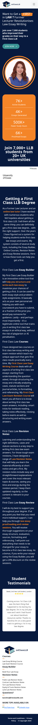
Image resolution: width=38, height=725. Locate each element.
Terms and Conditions (16, 718)
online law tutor (11, 211)
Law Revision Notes (21, 459)
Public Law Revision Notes (12, 680)
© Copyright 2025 (24, 721)
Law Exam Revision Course (12, 664)
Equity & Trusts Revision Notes (14, 687)
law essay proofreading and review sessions (16, 524)
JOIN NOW (10, 46)
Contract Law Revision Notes (13, 682)
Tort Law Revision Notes (11, 685)
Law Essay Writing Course (12, 661)
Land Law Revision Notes (11, 690)
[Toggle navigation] (34, 4)
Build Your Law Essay (10, 672)
